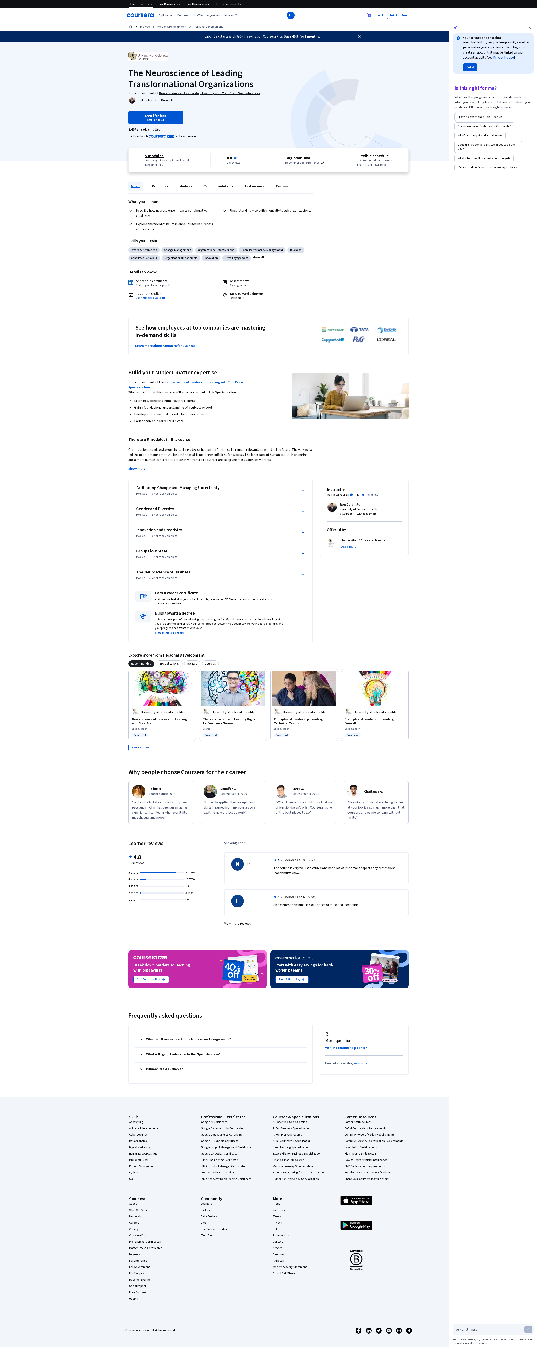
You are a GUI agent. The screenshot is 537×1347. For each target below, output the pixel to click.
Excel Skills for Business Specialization (297, 1154)
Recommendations (218, 186)
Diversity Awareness (144, 250)
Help (276, 1229)
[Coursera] (140, 15)
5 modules (154, 156)
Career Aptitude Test (358, 1122)
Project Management (142, 1166)
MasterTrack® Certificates (145, 1248)
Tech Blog (207, 1235)
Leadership (136, 1216)
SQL (131, 1179)
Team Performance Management (262, 250)
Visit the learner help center (346, 1048)
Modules (186, 186)
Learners (206, 1204)
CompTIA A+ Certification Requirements (370, 1135)
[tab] (141, 663)
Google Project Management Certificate (226, 1147)
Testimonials (254, 186)
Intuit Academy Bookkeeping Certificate (226, 1179)
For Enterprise (138, 1261)
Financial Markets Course (288, 1160)
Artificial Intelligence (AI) (144, 1128)
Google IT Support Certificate (219, 1141)
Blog (204, 1223)
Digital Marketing (139, 1147)
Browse (145, 27)
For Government (139, 1267)
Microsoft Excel (138, 1160)
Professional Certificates (145, 1242)
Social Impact (137, 1286)
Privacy (277, 1223)
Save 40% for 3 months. (302, 36)
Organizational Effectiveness (216, 250)
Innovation (211, 258)
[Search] (291, 15)
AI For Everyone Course (287, 1135)
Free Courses (137, 1292)
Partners (206, 1210)
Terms (277, 1216)
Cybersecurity (138, 1135)
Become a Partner (140, 1280)
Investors (279, 1210)
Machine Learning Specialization (293, 1166)
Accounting (136, 1122)
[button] (183, 15)
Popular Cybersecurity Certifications (368, 1173)
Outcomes (160, 186)
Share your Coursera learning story (367, 1179)
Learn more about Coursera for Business (165, 345)
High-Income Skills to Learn (361, 1154)
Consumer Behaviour (144, 258)
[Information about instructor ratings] (351, 495)
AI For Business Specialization (291, 1128)
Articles (278, 1248)
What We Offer (138, 1210)
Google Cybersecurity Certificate (222, 1128)
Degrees (134, 1254)
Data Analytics (138, 1141)
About (135, 186)
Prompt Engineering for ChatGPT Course (298, 1173)
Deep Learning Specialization (291, 1147)
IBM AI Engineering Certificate (219, 1160)
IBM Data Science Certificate (219, 1173)
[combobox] (236, 15)
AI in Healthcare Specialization (292, 1141)
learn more (360, 1063)
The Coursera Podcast (215, 1229)
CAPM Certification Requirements (366, 1128)
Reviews (282, 186)
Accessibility (281, 1235)
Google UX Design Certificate (219, 1154)
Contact (278, 1242)
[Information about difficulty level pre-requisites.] (322, 162)
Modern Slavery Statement (290, 1267)
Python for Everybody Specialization (296, 1179)
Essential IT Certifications (361, 1147)
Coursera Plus (138, 1235)
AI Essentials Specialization (290, 1122)
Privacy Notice (503, 57)
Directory (279, 1254)
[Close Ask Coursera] (369, 15)
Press (276, 1204)
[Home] (130, 27)
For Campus (136, 1273)
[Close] (359, 36)
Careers (134, 1223)
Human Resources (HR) (143, 1154)
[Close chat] (530, 27)
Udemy (133, 1299)
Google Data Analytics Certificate (222, 1135)
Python (133, 1173)
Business (296, 250)
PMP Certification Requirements (365, 1166)
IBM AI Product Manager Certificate (223, 1166)
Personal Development (171, 27)
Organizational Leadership (180, 258)
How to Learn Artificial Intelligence (366, 1160)
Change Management (177, 250)
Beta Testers (209, 1216)
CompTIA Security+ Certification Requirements (374, 1141)
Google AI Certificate (214, 1122)
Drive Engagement (236, 258)
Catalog (134, 1229)
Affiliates (278, 1261)
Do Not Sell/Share (284, 1273)
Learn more (187, 136)
